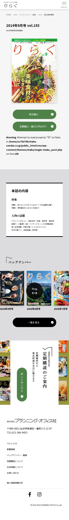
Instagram (39, 494)
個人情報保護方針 (15, 482)
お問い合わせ (13, 472)
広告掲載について (15, 467)
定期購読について (15, 461)
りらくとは (12, 443)
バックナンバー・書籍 (17, 455)
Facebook (29, 494)
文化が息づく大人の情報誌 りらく (10, 4)
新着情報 (11, 449)
